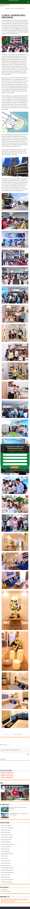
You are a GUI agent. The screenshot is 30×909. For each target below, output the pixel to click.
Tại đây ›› (2, 6)
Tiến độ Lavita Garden (6, 846)
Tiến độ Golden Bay (5, 877)
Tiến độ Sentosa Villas (6, 863)
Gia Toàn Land (4, 889)
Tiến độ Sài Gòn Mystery (6, 882)
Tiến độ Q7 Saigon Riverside (7, 844)
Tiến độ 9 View (4, 858)
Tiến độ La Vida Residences (7, 827)
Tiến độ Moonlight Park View (7, 870)
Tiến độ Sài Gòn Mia (5, 860)
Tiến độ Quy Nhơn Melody (7, 837)
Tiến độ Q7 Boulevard (6, 841)
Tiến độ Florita (4, 856)
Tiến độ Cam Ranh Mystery (7, 879)
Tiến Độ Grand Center (6, 830)
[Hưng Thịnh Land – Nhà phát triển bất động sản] (15, 8)
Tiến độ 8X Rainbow (5, 851)
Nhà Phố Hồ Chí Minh (6, 891)
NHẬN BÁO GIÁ (14, 467)
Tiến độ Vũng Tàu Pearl (6, 839)
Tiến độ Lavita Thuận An (6, 825)
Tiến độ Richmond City (6, 865)
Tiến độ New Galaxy (5, 832)
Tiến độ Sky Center (5, 849)
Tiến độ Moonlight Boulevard (7, 872)
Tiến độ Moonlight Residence (7, 867)
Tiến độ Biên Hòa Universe (7, 834)
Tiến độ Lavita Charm (5, 874)
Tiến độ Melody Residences (7, 853)
